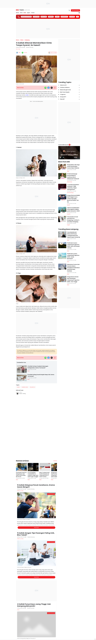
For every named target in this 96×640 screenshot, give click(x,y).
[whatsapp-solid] (45, 88)
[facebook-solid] (48, 88)
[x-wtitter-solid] (52, 88)
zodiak (27, 95)
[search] (69, 10)
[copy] (55, 88)
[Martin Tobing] (17, 392)
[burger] (79, 12)
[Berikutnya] (57, 457)
